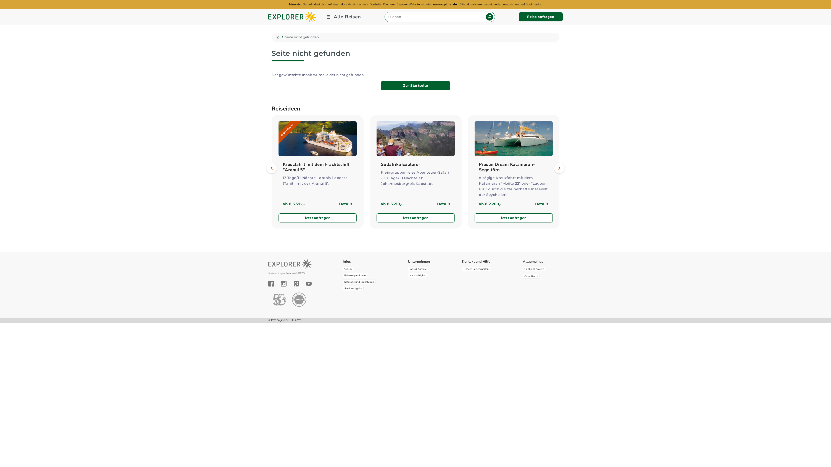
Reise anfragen (540, 16)
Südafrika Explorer (400, 164)
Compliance (531, 276)
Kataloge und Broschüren (359, 282)
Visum (348, 269)
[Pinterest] (296, 283)
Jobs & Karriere (418, 269)
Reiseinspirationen (355, 275)
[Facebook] (271, 283)
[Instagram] (284, 283)
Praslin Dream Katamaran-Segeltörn (507, 167)
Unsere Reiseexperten (476, 269)
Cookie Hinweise (534, 269)
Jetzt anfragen (318, 218)
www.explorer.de (445, 4)
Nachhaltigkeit (417, 275)
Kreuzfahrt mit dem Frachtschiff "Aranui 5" (316, 167)
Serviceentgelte (353, 288)
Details (345, 204)
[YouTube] (309, 283)
